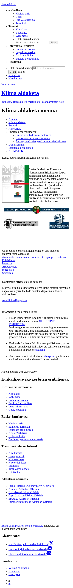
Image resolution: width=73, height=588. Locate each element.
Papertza (7, 263)
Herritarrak (15, 128)
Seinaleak (7, 272)
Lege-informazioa (25, 52)
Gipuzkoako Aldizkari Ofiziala (26, 495)
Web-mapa (22, 35)
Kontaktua (21, 29)
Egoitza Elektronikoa (27, 58)
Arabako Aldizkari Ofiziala (24, 489)
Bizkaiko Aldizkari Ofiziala (24, 492)
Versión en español (19, 567)
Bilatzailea (21, 32)
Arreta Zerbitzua (18, 433)
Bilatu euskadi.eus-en (28, 38)
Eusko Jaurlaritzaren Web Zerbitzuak (22, 525)
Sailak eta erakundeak (21, 429)
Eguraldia (14, 465)
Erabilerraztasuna (25, 49)
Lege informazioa (18, 406)
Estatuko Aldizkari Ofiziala (24, 498)
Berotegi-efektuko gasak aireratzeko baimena (41, 141)
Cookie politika (24, 55)
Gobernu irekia (17, 436)
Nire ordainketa (17, 462)
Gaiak (19, 16)
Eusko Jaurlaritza (25, 19)
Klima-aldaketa (17, 122)
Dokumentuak (16, 144)
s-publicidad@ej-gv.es (14, 300)
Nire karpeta (15, 78)
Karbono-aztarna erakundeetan (33, 138)
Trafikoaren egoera (19, 468)
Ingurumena (8, 84)
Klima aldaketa (20, 93)
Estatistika (14, 472)
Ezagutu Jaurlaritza (19, 426)
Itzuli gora (14, 574)
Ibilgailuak (8, 269)
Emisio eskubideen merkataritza (33, 135)
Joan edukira (8, 4)
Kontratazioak (16, 459)
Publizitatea (8, 260)
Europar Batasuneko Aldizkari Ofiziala (30, 501)
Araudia (13, 119)
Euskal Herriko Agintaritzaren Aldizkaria (31, 485)
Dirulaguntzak (16, 456)
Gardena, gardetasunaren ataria (26, 439)
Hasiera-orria (23, 13)
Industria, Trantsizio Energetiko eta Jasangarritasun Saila (32, 101)
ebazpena (39, 349)
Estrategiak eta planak (21, 147)
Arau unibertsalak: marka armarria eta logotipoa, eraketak (34, 257)
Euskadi (13, 125)
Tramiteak (21, 23)
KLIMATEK (16, 150)
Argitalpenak (9, 266)
